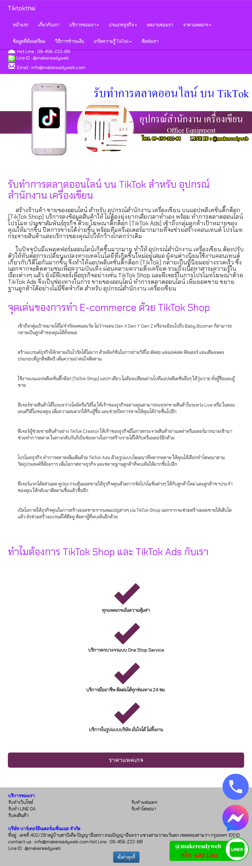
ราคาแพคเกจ (126, 760)
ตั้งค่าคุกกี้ (126, 857)
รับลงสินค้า (18, 815)
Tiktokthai (21, 8)
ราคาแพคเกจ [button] (195, 25)
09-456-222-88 (53, 51)
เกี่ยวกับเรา (48, 25)
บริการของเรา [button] (82, 25)
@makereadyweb (51, 58)
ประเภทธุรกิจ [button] (121, 25)
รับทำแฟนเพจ (144, 802)
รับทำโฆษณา (143, 809)
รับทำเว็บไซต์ (20, 802)
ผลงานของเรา (160, 25)
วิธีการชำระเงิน (69, 41)
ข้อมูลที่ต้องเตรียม (29, 41)
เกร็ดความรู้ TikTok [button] (111, 41)
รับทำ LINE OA (22, 809)
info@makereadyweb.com (58, 67)
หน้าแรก (21, 25)
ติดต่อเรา (150, 41)
